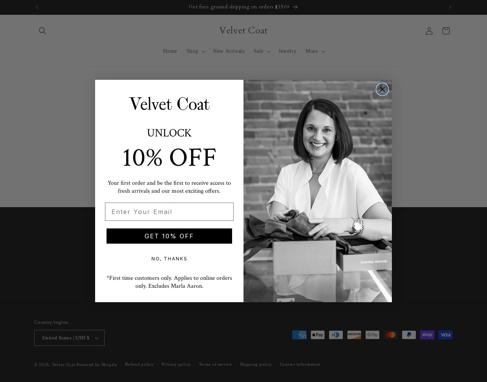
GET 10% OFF (169, 236)
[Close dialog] (382, 89)
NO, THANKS (169, 259)
